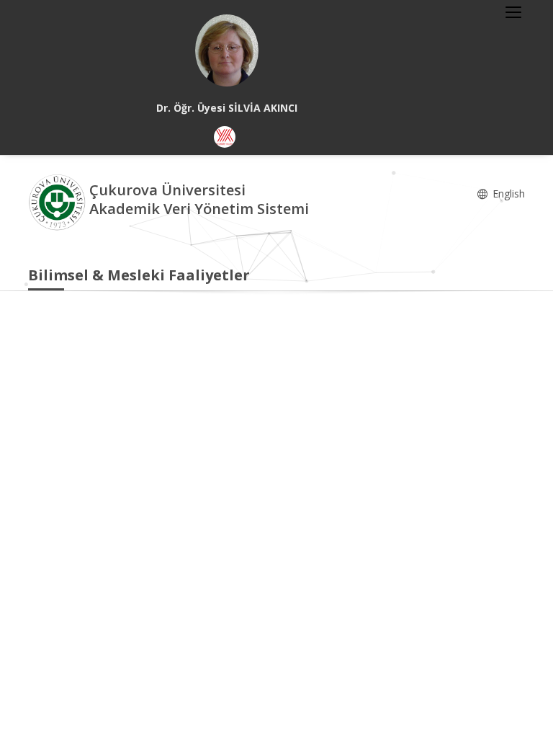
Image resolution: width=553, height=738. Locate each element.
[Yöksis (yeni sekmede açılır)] (224, 137)
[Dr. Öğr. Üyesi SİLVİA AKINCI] (227, 50)
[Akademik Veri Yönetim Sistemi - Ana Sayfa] (58, 201)
